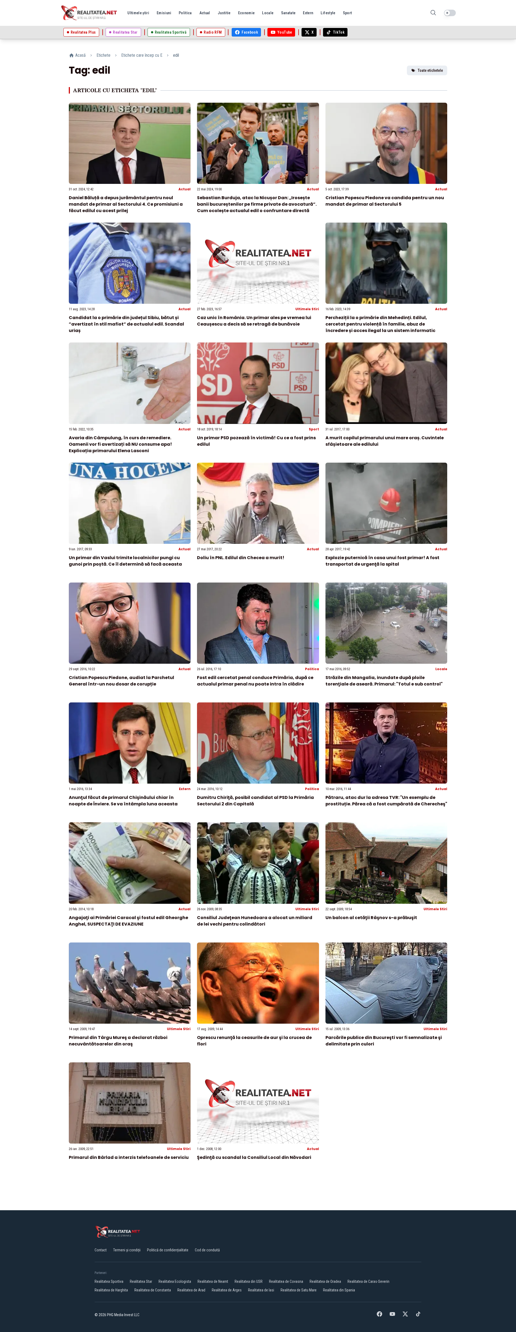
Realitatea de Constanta (152, 1290)
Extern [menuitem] (308, 13)
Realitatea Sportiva (109, 1281)
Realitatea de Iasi (261, 1290)
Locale (441, 669)
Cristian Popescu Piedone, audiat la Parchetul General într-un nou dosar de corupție (121, 680)
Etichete (103, 55)
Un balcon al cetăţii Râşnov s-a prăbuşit (371, 918)
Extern (185, 789)
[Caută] (433, 13)
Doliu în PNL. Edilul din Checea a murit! (240, 558)
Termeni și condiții (127, 1250)
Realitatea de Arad (191, 1290)
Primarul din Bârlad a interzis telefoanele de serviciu (129, 1157)
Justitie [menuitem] (224, 13)
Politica (312, 669)
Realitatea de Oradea (325, 1281)
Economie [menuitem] (246, 13)
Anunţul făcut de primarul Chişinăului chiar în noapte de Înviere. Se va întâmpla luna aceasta (123, 800)
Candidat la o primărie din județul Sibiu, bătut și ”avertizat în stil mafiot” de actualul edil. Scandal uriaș (126, 324)
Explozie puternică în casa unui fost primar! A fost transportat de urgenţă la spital (382, 561)
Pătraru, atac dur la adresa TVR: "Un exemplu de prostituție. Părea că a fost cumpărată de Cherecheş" (386, 800)
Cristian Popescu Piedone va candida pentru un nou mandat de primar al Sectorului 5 (384, 201)
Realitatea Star (141, 1281)
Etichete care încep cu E (141, 55)
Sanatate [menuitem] (288, 13)
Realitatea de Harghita (111, 1290)
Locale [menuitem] (267, 13)
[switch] (450, 13)
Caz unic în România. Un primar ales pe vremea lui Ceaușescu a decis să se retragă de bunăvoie (254, 321)
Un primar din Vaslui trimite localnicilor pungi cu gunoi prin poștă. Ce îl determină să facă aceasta (125, 561)
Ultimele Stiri (307, 309)
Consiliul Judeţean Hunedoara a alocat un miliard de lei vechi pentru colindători (254, 921)
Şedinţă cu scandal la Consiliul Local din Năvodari (254, 1157)
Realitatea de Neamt (213, 1281)
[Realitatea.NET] (89, 13)
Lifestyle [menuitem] (328, 13)
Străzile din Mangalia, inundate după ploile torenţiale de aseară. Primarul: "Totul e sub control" (384, 680)
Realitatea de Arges (227, 1290)
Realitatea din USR (249, 1281)
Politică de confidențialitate (167, 1250)
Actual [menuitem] (204, 13)
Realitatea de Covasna (286, 1281)
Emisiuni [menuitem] (164, 13)
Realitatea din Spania (339, 1290)
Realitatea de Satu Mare (299, 1290)
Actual (184, 189)
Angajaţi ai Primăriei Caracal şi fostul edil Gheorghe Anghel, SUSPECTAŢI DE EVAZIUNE (128, 921)
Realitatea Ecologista (175, 1281)
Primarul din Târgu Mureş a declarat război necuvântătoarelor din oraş (118, 1040)
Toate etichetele (430, 70)
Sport (314, 429)
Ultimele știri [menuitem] (138, 13)
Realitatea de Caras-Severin (368, 1281)
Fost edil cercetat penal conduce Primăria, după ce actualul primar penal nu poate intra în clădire (255, 680)
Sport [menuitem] (347, 13)
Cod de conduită (207, 1250)
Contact (101, 1250)
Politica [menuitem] (185, 13)
